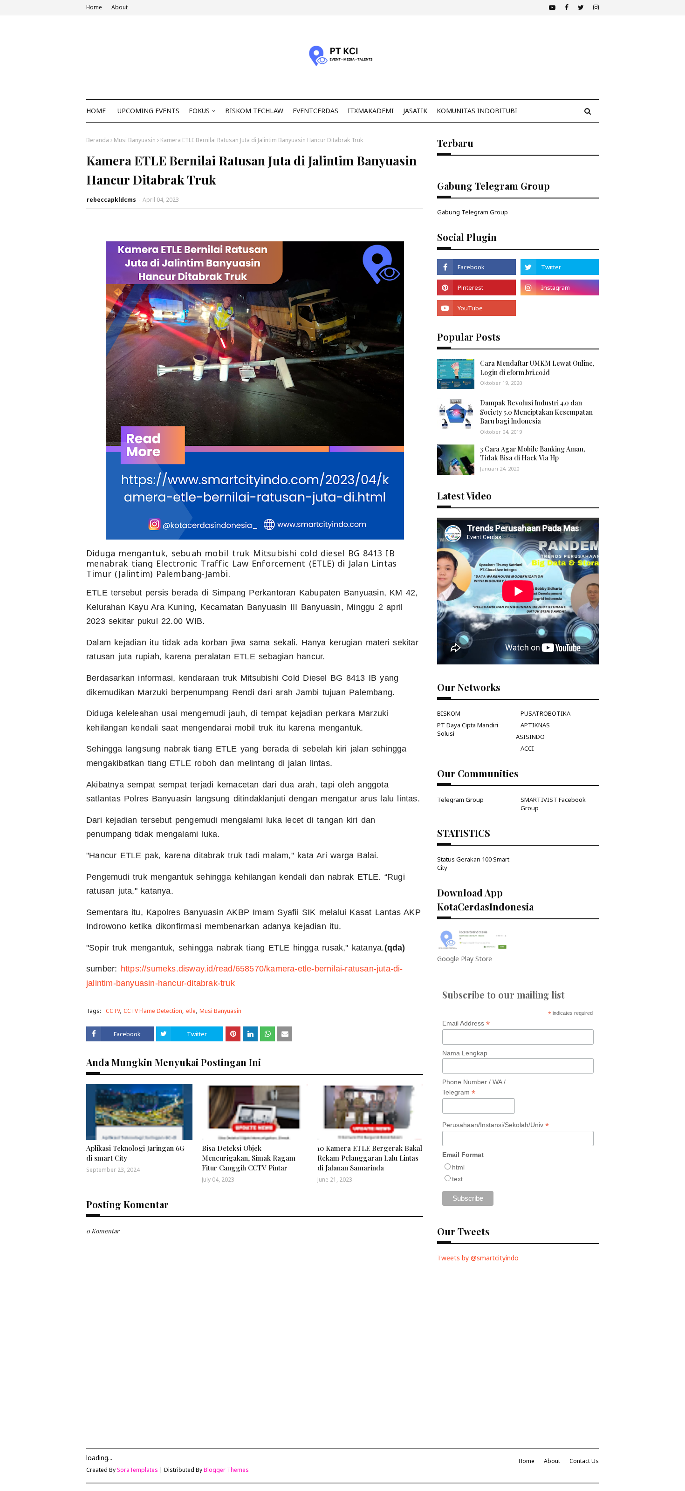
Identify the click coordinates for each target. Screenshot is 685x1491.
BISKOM (448, 713)
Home (94, 7)
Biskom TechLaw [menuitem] (254, 110)
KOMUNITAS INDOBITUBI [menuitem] (477, 110)
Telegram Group (460, 799)
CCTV (113, 1011)
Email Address (466, 1023)
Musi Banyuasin (135, 140)
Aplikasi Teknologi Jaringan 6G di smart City (135, 1153)
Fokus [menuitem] (199, 110)
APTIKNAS (535, 725)
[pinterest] (476, 287)
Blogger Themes (226, 1470)
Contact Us (584, 1461)
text (457, 1179)
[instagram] (595, 7)
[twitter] (580, 7)
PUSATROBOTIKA (545, 713)
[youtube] (552, 7)
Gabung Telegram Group (472, 212)
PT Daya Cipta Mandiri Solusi (467, 729)
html (458, 1167)
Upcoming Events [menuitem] (148, 110)
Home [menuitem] (96, 110)
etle (191, 1011)
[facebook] (566, 7)
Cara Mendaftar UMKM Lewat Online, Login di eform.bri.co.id (537, 368)
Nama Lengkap (464, 1053)
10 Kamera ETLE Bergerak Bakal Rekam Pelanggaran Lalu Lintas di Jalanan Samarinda (369, 1157)
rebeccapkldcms (111, 200)
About (119, 7)
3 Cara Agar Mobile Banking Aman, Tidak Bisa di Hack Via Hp (532, 454)
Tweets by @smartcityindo (478, 1257)
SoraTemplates (137, 1470)
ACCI (527, 748)
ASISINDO (530, 736)
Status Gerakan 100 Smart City (473, 863)
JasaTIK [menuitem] (415, 110)
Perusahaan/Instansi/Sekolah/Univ (495, 1125)
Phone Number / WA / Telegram (474, 1087)
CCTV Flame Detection (152, 1011)
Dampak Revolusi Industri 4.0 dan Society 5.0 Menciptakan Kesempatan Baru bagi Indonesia (536, 411)
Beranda (97, 140)
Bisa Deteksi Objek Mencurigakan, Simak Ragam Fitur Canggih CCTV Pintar (248, 1157)
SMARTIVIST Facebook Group (553, 803)
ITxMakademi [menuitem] (371, 110)
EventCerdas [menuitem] (315, 110)
